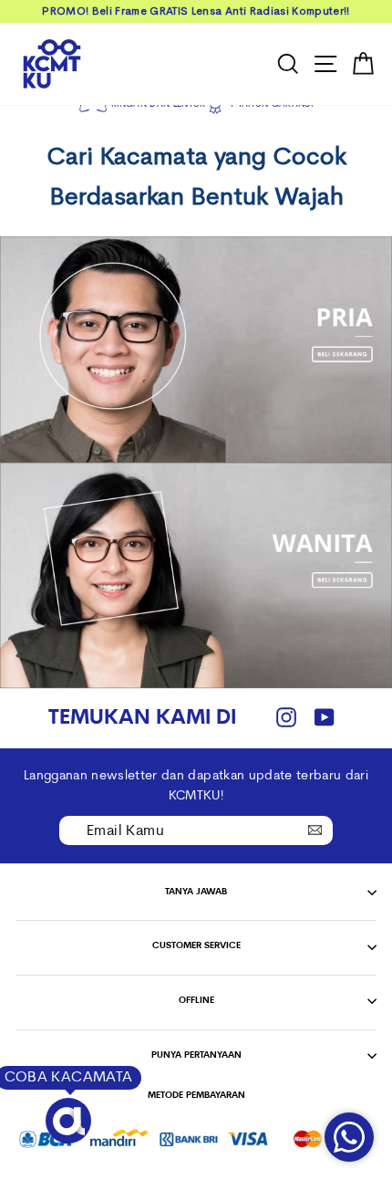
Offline (196, 1001)
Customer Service (196, 946)
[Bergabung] (314, 829)
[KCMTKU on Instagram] (286, 718)
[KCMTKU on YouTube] (325, 718)
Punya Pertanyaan (196, 1055)
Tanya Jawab (196, 892)
